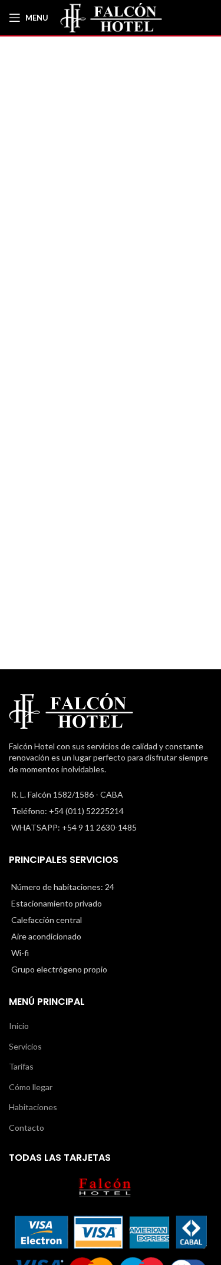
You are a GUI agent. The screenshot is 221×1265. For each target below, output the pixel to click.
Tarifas (21, 1066)
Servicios (25, 1046)
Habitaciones (33, 1107)
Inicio (19, 1026)
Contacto (26, 1128)
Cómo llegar (30, 1087)
